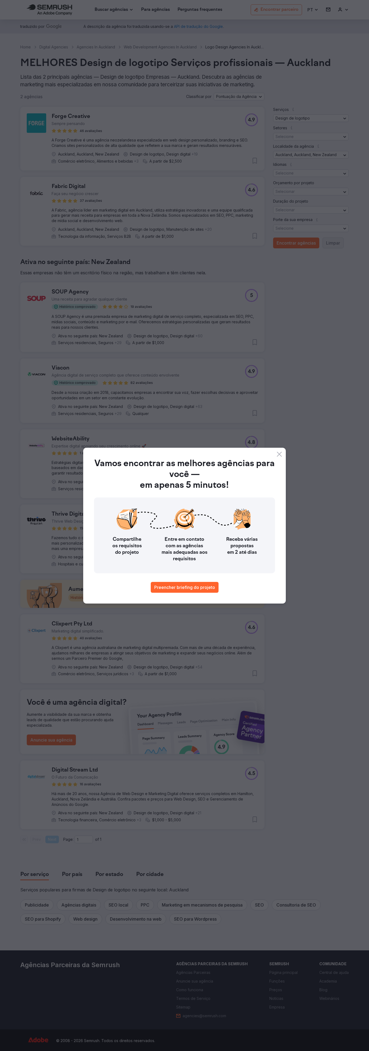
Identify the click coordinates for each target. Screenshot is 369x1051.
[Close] (279, 454)
